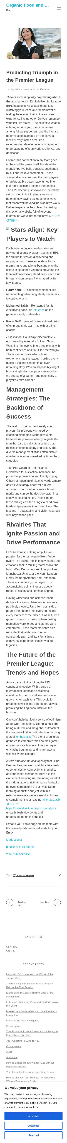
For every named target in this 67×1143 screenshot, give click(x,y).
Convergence (13, 1026)
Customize (33, 1125)
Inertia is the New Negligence (22, 1020)
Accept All (33, 1116)
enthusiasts (23, 736)
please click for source (20, 846)
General (44, 89)
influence (38, 309)
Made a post (14, 839)
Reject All (33, 1135)
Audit (9, 1051)
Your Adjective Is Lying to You (22, 1040)
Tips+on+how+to (23, 875)
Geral (10, 950)
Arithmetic (12, 1057)
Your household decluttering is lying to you (30, 1072)
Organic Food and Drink (31, 5)
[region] (33, 1112)
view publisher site (18, 854)
